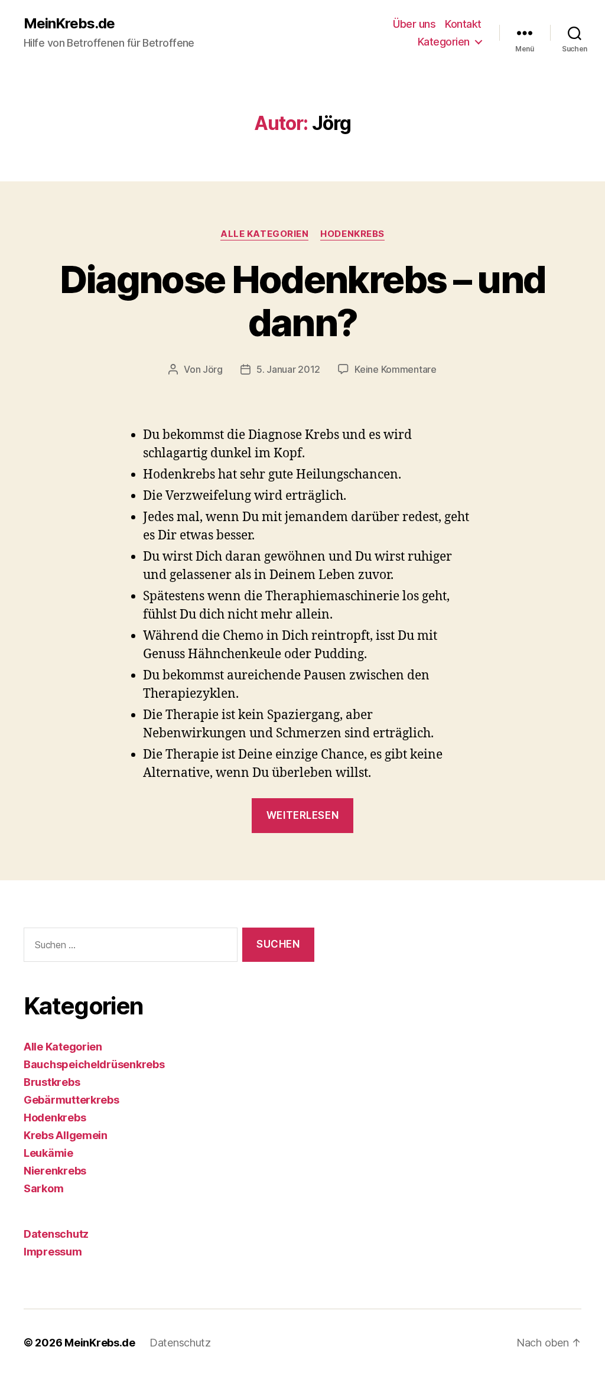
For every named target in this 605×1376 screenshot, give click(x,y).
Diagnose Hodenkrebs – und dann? (303, 300)
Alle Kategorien (264, 234)
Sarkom (43, 1188)
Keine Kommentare (395, 369)
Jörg (213, 369)
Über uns (414, 24)
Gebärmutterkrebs (71, 1100)
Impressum (53, 1251)
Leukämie (48, 1153)
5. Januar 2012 (288, 369)
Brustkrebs (52, 1082)
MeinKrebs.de (69, 24)
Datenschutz (56, 1234)
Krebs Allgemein (66, 1135)
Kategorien (444, 41)
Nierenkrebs (55, 1170)
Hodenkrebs (352, 234)
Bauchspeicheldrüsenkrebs (94, 1064)
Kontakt (463, 24)
